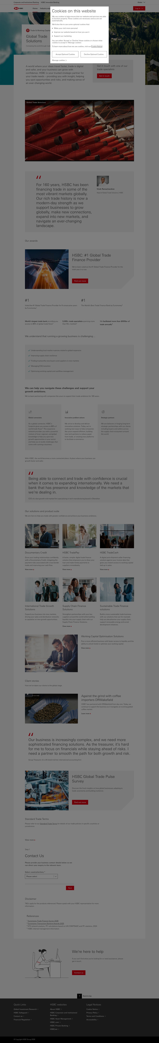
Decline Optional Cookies (94, 54)
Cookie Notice (96, 46)
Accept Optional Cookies (65, 54)
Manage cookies (58, 60)
